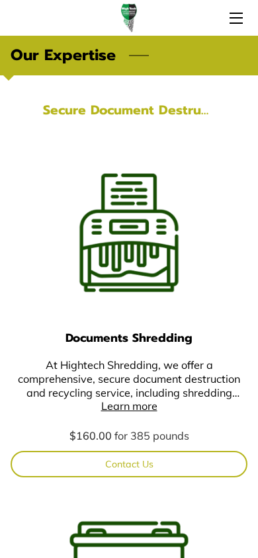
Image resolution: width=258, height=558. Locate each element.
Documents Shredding (129, 337)
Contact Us (129, 464)
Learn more (129, 406)
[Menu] (235, 18)
